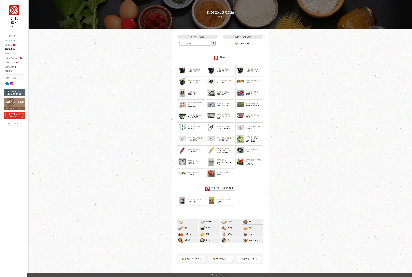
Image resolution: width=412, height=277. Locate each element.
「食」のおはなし (12, 58)
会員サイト (19, 108)
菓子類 (208, 240)
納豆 (250, 222)
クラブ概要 (8, 108)
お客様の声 (9, 67)
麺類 (185, 228)
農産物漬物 (187, 240)
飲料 (207, 234)
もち (185, 222)
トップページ (10, 36)
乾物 (229, 240)
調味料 (230, 228)
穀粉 (250, 228)
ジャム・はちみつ (187, 234)
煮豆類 (208, 228)
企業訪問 (8, 54)
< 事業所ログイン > (14, 123)
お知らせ (8, 45)
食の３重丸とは (11, 40)
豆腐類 (230, 222)
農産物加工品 (253, 240)
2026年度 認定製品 (244, 43)
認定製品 (8, 49)
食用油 (230, 234)
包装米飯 (209, 222)
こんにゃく (252, 234)
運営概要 (8, 71)
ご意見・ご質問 (11, 78)
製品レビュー (10, 62)
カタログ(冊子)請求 (221, 259)
